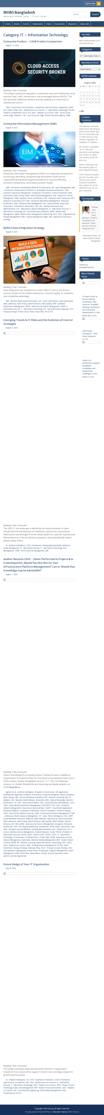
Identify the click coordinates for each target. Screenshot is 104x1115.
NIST (55, 214)
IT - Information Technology (56, 110)
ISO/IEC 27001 (38, 834)
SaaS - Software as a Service (43, 112)
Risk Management (26, 1087)
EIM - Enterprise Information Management (43, 201)
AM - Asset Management (61, 187)
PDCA (66, 845)
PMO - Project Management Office (34, 217)
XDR (46, 550)
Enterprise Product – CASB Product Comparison (32, 41)
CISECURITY (45, 805)
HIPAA (15, 110)
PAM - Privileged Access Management (41, 845)
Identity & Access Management (22, 832)
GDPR (9, 110)
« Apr (81, 111)
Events (26, 24)
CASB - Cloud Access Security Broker (20, 107)
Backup (11, 797)
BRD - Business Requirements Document (21, 301)
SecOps (44, 853)
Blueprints (72, 24)
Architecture (31, 190)
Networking (56, 842)
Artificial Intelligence (51, 794)
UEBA (68, 115)
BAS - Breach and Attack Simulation (29, 797)
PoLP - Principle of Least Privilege (54, 848)
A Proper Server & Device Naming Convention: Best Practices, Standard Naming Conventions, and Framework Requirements (91, 304)
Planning (31, 848)
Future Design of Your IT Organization (26, 864)
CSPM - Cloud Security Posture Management (51, 813)
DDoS (71, 107)
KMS (47, 837)
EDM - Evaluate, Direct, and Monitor (29, 198)
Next (99, 250)
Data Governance (66, 301)
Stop (90, 245)
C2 (15, 802)
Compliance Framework (41, 193)
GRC (36, 206)
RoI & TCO (27, 112)
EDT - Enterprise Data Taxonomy (57, 198)
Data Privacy (22, 303)
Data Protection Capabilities (57, 107)
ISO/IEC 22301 (26, 834)
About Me (84, 24)
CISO (53, 805)
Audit (5, 797)
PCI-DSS (71, 110)
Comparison (40, 107)
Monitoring (47, 214)
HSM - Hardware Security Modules (17, 829)
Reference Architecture (62, 217)
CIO (27, 1079)
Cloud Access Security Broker (33, 808)
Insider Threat (55, 832)
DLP (4, 110)
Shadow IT (18, 115)
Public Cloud (34, 311)
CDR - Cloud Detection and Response (54, 802)
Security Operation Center (58, 853)
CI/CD (28, 545)
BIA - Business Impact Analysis (23, 800)
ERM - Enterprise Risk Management (28, 203)
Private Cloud (23, 311)
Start (89, 245)
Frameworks (19, 206)
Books (17, 24)
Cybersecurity (52, 818)
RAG (27, 853)
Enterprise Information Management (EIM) (30, 123)
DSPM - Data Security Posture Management (42, 306)
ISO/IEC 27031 (51, 834)
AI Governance (44, 187)
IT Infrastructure (31, 837)
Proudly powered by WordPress (38, 1112)
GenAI (57, 826)
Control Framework (59, 193)
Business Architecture (55, 190)
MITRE (13, 842)
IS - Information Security (58, 209)
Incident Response (42, 832)
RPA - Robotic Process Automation (47, 1087)
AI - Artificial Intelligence (15, 545)
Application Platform (23, 794)
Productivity (43, 850)
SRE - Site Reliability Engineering (26, 1090)
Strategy (6, 219)
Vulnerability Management (50, 1090)
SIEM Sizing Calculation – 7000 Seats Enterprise (89, 333)
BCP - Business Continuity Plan (56, 797)
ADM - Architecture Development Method (22, 187)
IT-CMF (42, 837)
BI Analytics (41, 190)
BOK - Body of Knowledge (55, 800)
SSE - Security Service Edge (33, 115)
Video (48, 24)
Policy (38, 848)
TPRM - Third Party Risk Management (29, 550)
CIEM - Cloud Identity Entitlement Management (21, 805)
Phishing (23, 848)
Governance (29, 206)
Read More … (15, 787)
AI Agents (38, 792)
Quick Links (90, 3)
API (57, 792)
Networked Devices (43, 842)
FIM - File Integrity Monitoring (26, 826)
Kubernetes (25, 840)
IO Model (66, 832)
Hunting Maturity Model (51, 545)
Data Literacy (19, 195)
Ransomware (35, 853)
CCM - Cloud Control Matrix (28, 802)
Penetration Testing (11, 848)
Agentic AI (10, 792)
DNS (17, 824)
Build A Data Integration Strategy (23, 227)
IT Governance (18, 837)
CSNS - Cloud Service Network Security (18, 813)
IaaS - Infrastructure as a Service (32, 110)
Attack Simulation (67, 794)
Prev (81, 250)
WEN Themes (73, 1112)
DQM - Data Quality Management (38, 195)
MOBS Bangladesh (19, 12)
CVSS (65, 816)
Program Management (58, 850)
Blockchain (40, 800)
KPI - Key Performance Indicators (36, 211)
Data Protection (34, 303)
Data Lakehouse (9, 303)
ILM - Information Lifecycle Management (32, 209)
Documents (60, 24)
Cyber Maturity (40, 818)
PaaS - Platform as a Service (14, 845)
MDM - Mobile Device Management (28, 214)
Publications (37, 24)
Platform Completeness (12, 112)
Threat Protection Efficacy (55, 115)
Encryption (59, 824)
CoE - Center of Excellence (48, 301)
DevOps (61, 821)
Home (8, 24)
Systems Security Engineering (14, 856)
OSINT (69, 842)
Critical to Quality (63, 810)
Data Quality (47, 303)
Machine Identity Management (43, 840)
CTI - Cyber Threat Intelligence (50, 816)
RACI (51, 217)
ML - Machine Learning (26, 842)
